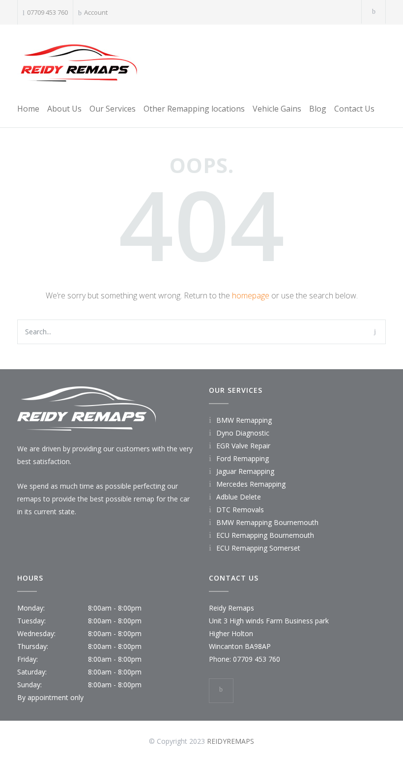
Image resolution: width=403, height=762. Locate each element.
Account (96, 12)
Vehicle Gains (277, 108)
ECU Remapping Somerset (258, 548)
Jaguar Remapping (245, 471)
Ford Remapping (242, 458)
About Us (64, 108)
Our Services (112, 108)
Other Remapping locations (194, 108)
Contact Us (354, 108)
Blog (317, 108)
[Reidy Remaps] (78, 62)
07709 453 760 (47, 12)
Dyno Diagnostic (242, 433)
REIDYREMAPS (230, 741)
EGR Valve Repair (243, 445)
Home (28, 108)
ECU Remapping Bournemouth (265, 535)
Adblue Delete (238, 496)
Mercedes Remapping (251, 484)
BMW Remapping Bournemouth (267, 522)
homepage (250, 295)
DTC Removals (240, 509)
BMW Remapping (244, 420)
